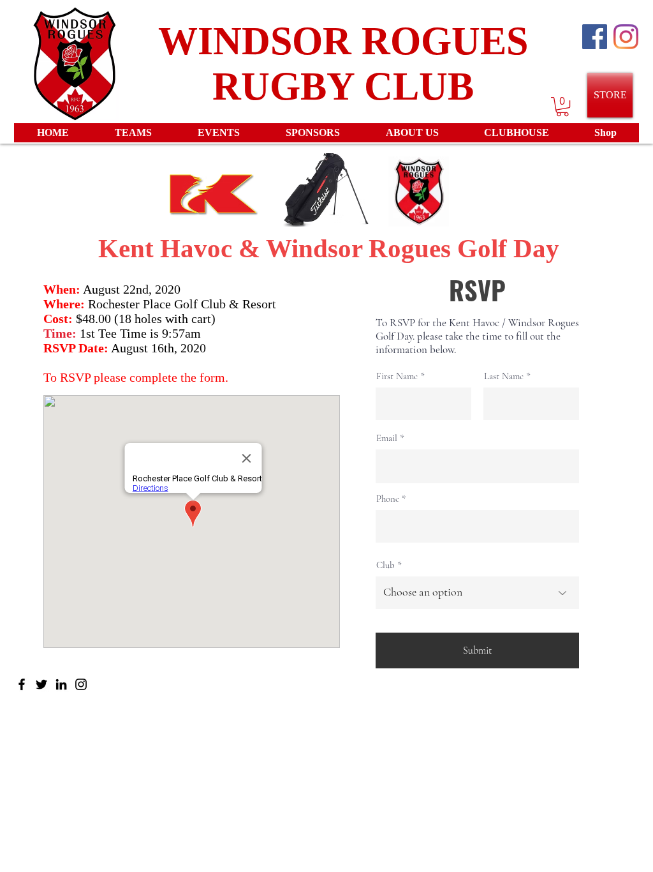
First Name (397, 376)
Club (385, 565)
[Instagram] (625, 36)
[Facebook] (21, 684)
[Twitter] (41, 684)
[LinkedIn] (61, 684)
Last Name (504, 376)
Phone (387, 499)
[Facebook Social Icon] (594, 36)
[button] (562, 106)
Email (386, 438)
